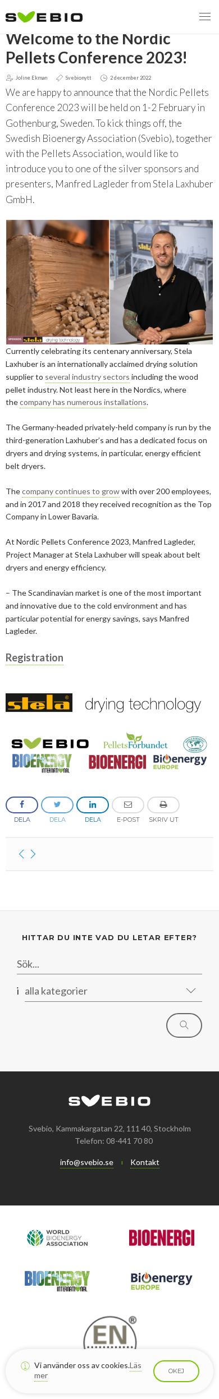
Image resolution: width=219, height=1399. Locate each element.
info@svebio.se (86, 1162)
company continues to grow (71, 491)
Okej (176, 1371)
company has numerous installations (83, 402)
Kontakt (144, 1162)
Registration (34, 657)
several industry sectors (87, 376)
